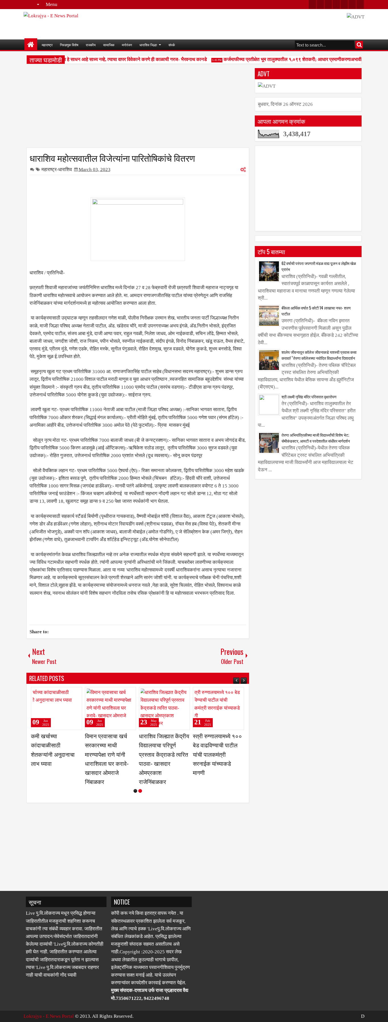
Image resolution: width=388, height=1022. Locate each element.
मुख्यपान (30, 45)
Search (359, 45)
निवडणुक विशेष (69, 44)
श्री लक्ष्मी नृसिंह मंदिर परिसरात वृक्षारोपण (309, 396)
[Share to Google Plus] (76, 694)
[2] (140, 791)
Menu (51, 4)
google (328, 4)
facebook (320, 4)
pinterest (360, 4)
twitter (312, 4)
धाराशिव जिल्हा (148, 44)
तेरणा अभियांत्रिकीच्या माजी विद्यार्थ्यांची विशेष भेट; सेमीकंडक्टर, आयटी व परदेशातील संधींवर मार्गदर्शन (315, 438)
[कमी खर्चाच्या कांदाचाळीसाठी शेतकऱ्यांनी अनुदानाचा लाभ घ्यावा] (56, 708)
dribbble (352, 4)
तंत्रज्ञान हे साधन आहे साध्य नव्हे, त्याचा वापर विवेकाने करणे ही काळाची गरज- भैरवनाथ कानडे (123, 59)
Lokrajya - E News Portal (49, 1016)
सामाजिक (108, 44)
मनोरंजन (127, 44)
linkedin (344, 4)
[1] (135, 791)
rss (336, 4)
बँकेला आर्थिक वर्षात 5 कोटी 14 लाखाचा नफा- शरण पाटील (316, 311)
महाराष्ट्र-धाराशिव (56, 169)
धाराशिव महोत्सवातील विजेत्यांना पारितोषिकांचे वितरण (112, 157)
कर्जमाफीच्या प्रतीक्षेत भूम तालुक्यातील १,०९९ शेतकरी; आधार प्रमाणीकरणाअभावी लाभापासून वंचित (301, 59)
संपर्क (171, 44)
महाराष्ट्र (47, 44)
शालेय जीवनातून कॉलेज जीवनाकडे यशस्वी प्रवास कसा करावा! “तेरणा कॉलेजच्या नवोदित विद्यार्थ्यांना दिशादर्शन (318, 355)
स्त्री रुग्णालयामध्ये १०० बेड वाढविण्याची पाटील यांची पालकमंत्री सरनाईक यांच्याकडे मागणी (217, 754)
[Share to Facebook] (63, 694)
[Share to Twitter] (69, 694)
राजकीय (91, 44)
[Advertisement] (137, 108)
